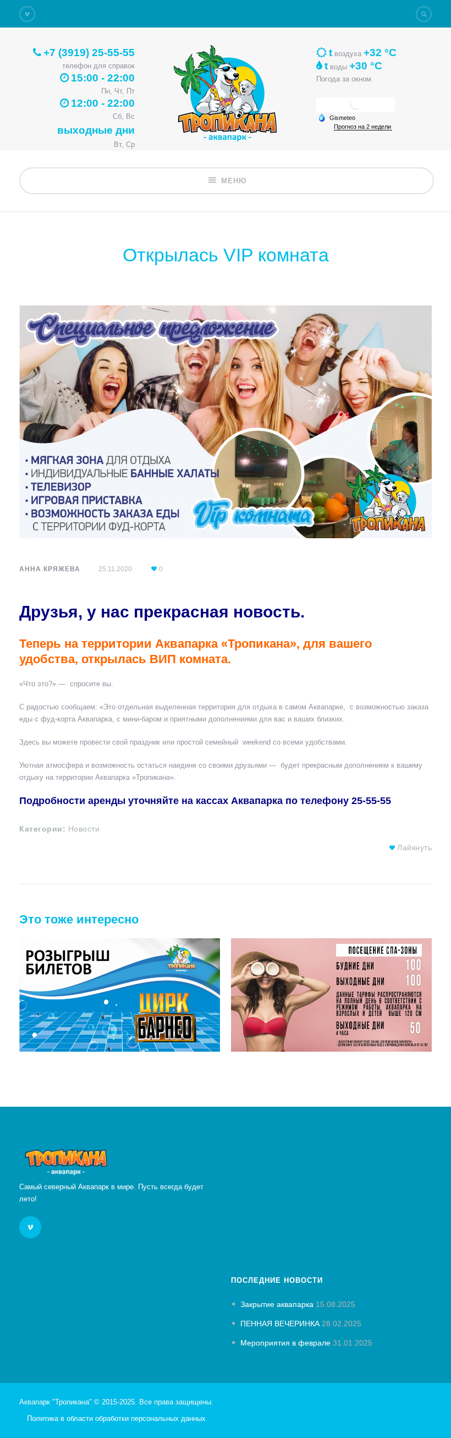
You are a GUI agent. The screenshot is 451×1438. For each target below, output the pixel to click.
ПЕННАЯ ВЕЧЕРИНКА (280, 1323)
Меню (233, 181)
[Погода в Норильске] (355, 108)
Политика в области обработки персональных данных (116, 1418)
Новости (84, 828)
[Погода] (336, 117)
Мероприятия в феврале (285, 1342)
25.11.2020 (115, 569)
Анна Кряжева (49, 569)
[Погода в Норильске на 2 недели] (363, 126)
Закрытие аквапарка (277, 1304)
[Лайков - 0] (392, 847)
